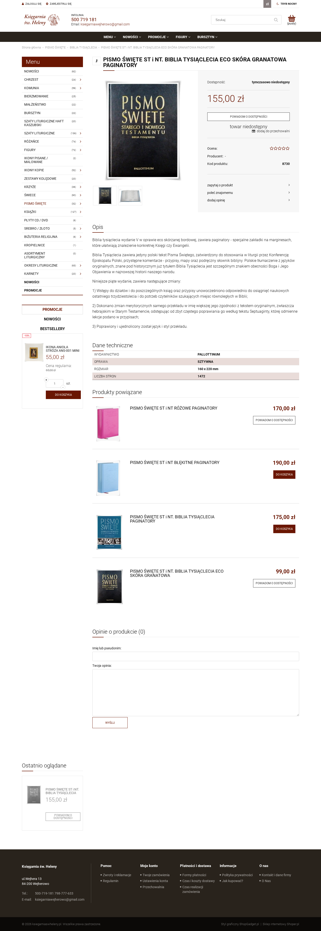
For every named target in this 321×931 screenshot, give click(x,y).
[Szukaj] (275, 19)
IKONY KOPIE (34, 170)
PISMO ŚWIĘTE (35, 203)
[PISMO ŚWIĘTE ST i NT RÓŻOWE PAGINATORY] (111, 423)
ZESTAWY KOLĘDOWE (40, 178)
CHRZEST (31, 79)
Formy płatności (194, 875)
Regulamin (110, 881)
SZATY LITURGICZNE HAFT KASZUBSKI (44, 123)
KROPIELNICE (34, 245)
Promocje (33, 290)
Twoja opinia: (102, 665)
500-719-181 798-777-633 (47, 893)
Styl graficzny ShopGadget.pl (240, 924)
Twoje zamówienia (156, 875)
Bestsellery (52, 329)
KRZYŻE (30, 187)
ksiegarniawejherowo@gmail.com (105, 24)
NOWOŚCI (31, 71)
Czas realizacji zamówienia (192, 889)
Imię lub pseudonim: (106, 648)
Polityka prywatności (237, 875)
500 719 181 (84, 19)
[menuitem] (109, 37)
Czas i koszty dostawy (198, 881)
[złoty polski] (267, 4)
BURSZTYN (32, 113)
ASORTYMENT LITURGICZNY (34, 255)
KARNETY (31, 274)
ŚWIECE (30, 195)
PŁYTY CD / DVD (36, 220)
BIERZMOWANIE (36, 96)
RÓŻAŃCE (31, 141)
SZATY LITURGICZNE (39, 133)
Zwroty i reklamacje (117, 875)
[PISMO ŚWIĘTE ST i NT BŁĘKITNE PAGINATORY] (111, 478)
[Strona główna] (42, 20)
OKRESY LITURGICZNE (41, 265)
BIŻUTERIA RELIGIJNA (40, 237)
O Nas (266, 881)
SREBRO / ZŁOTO (37, 228)
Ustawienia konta (155, 881)
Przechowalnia (153, 887)
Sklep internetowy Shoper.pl (281, 924)
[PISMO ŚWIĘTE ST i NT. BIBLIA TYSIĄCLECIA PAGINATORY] (111, 532)
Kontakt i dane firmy (276, 875)
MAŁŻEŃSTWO (35, 104)
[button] (248, 185)
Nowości (31, 282)
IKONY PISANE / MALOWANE (36, 160)
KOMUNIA (31, 88)
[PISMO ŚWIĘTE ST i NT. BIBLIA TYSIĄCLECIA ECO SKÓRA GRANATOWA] (111, 586)
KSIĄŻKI (30, 212)
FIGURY (29, 150)
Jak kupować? (232, 881)
